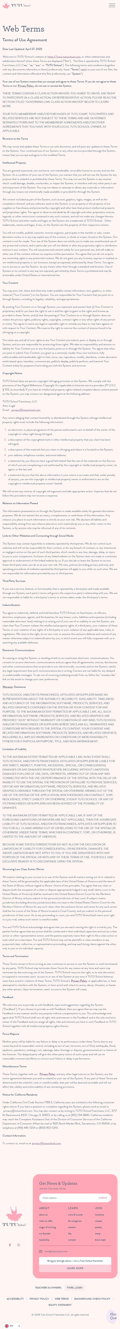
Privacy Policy (79, 981)
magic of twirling (47, 1227)
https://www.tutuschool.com (64, 57)
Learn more (75, 1268)
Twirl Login (74, 1287)
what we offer (45, 1221)
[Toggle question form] (108, 1317)
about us (43, 1214)
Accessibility (15, 1298)
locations (99, 1214)
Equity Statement (60, 1305)
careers (71, 1227)
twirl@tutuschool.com (56, 1251)
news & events (75, 1214)
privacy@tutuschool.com (25, 410)
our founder (45, 1233)
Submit (103, 1197)
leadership (44, 1239)
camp (97, 1233)
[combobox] (12, 1326)
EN (11, 1326)
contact (72, 1239)
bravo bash (100, 1239)
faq (69, 1233)
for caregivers (75, 1221)
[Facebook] (10, 1245)
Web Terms (62, 1298)
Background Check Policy (92, 1298)
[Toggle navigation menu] (112, 5)
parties (98, 1227)
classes (98, 1221)
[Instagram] (18, 1245)
